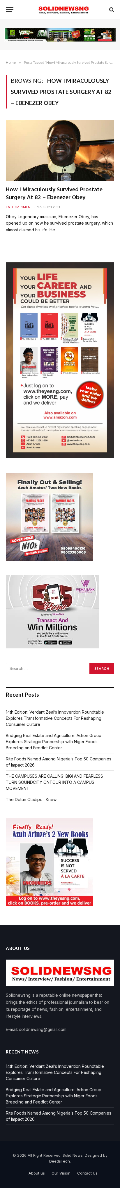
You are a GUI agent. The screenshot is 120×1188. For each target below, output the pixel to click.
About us (37, 1173)
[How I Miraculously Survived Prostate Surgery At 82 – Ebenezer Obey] (60, 150)
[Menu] (9, 9)
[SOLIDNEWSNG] (63, 9)
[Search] (111, 9)
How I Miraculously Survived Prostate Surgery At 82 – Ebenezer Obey (54, 193)
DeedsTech (59, 1161)
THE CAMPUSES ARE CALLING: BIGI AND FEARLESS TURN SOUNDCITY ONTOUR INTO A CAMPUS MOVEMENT (54, 782)
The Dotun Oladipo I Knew (31, 799)
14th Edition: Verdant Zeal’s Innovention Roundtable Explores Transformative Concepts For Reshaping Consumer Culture (55, 718)
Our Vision (61, 1173)
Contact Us (87, 1173)
